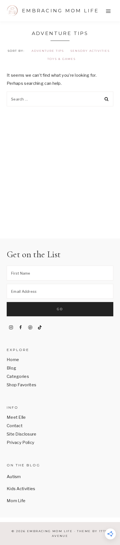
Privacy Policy (20, 442)
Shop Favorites (21, 384)
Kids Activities (21, 488)
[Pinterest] (30, 327)
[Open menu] (108, 11)
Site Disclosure (22, 434)
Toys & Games (61, 59)
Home (13, 359)
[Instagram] (11, 327)
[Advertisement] (60, 169)
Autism (14, 476)
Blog (11, 368)
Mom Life (16, 500)
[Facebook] (20, 327)
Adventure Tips (48, 51)
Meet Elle (16, 417)
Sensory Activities (90, 51)
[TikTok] (40, 327)
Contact (15, 425)
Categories (18, 376)
